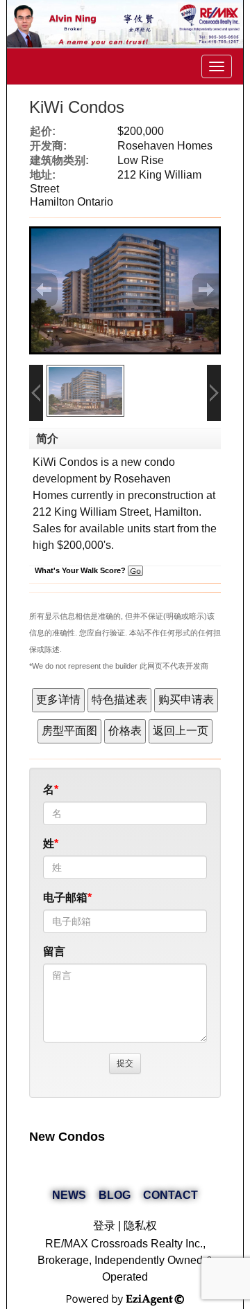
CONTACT (170, 1195)
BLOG (115, 1195)
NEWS (69, 1195)
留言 (54, 951)
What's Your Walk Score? (81, 570)
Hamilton (176, 512)
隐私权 (140, 1225)
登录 (104, 1225)
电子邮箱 (65, 897)
